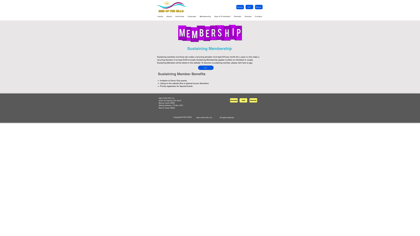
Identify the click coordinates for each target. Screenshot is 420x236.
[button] (169, 16)
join (250, 63)
